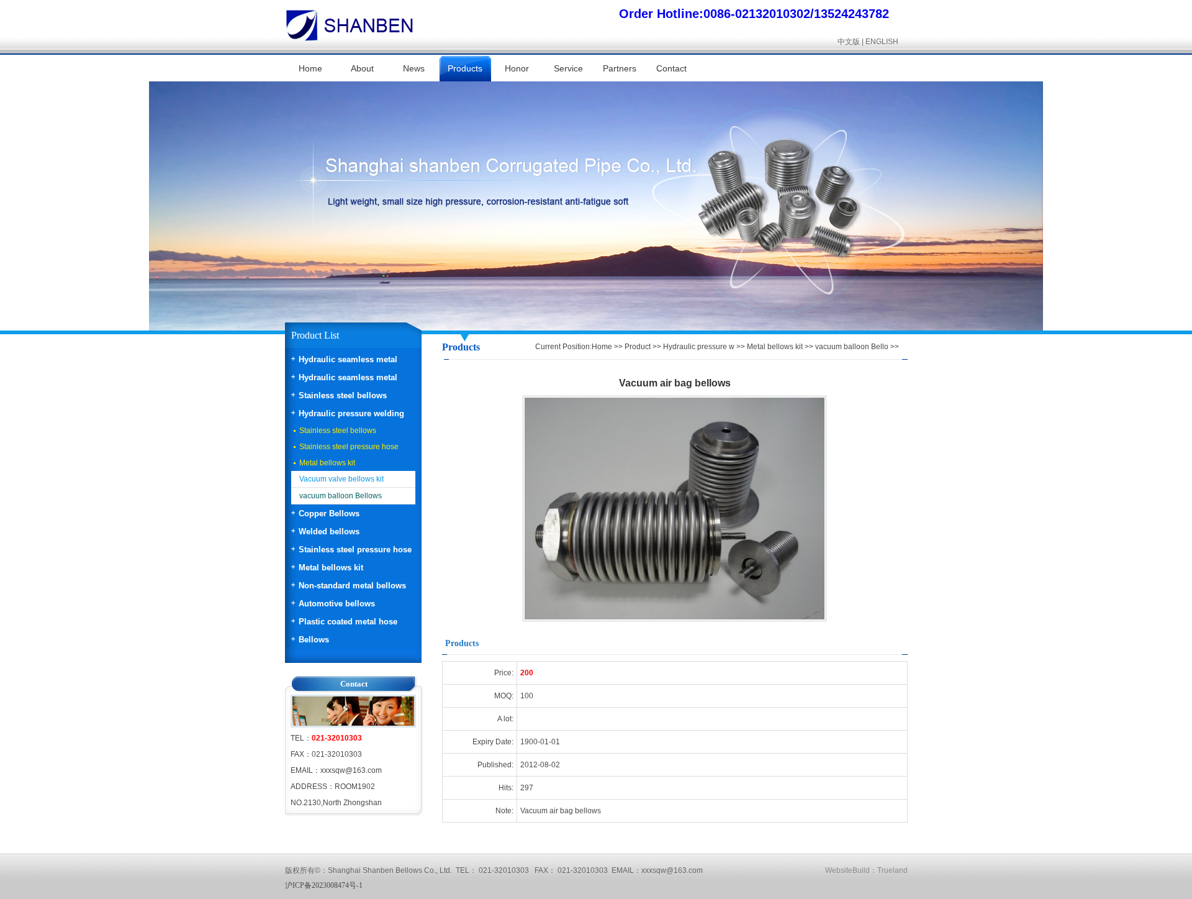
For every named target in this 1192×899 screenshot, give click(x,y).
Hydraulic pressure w (698, 346)
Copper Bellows (329, 513)
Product (638, 346)
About (362, 68)
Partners (619, 68)
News (414, 68)
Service (568, 68)
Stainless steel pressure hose (349, 446)
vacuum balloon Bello (851, 346)
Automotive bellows (337, 603)
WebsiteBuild (847, 870)
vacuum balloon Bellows (340, 495)
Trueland (892, 870)
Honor (517, 68)
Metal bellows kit (327, 463)
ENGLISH (881, 41)
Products (465, 68)
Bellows (314, 639)
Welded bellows (329, 531)
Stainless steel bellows (343, 395)
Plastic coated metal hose (348, 621)
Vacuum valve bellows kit (341, 479)
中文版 (849, 41)
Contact (671, 68)
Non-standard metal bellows (352, 585)
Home (310, 68)
